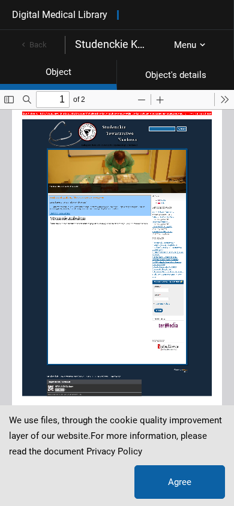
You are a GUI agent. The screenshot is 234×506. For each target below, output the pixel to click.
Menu (185, 45)
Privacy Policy (114, 451)
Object (58, 72)
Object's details (175, 75)
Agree (179, 482)
